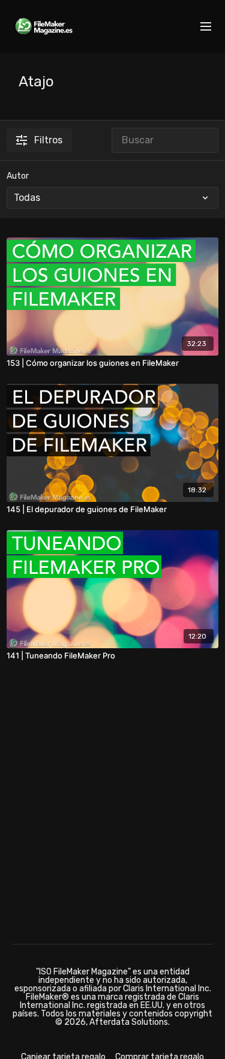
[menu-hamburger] (206, 26)
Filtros (48, 140)
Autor (18, 176)
